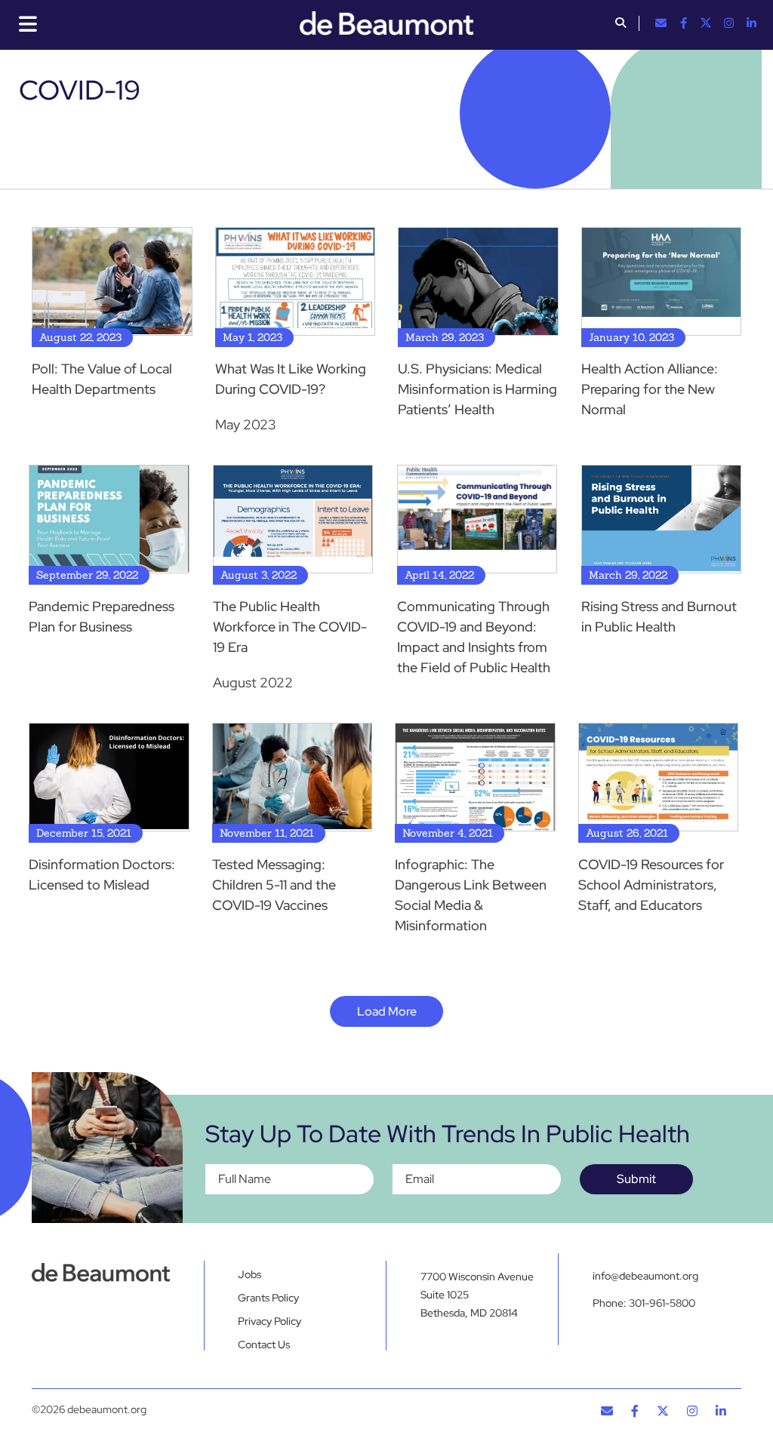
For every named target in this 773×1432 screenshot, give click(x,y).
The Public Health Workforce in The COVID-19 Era (290, 627)
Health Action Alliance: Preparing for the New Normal (649, 389)
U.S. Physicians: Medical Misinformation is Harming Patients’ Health (477, 389)
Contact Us (264, 1344)
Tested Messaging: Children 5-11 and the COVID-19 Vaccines (274, 885)
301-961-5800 (662, 1303)
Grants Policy (268, 1297)
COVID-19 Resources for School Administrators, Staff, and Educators (651, 885)
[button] (620, 24)
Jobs (249, 1274)
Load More (387, 1011)
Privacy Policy (269, 1321)
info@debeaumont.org (645, 1276)
